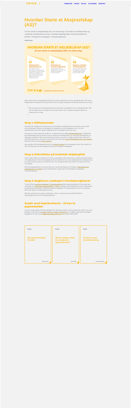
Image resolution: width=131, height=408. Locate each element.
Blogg (83, 3)
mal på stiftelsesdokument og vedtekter (78, 139)
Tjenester (68, 3)
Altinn (57, 186)
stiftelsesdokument (75, 133)
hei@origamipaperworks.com (52, 214)
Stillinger (92, 3)
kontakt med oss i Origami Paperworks (54, 212)
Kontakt (102, 3)
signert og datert (59, 144)
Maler (76, 3)
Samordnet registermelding (44, 186)
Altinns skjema (46, 141)
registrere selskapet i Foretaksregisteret (48, 184)
